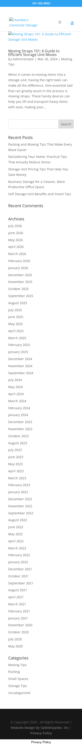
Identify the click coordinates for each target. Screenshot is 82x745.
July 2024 (15, 380)
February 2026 (19, 261)
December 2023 (20, 422)
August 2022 (17, 520)
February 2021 (19, 611)
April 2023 (16, 471)
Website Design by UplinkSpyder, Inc (40, 727)
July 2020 (15, 639)
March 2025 (17, 338)
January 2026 (18, 268)
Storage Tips (17, 686)
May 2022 (15, 534)
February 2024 (19, 408)
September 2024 (20, 373)
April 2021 (16, 597)
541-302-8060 (41, 3)
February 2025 (19, 345)
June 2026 (15, 233)
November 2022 (20, 506)
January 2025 (18, 352)
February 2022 (19, 555)
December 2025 (20, 275)
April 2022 (16, 541)
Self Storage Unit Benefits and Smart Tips (39, 194)
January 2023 (18, 492)
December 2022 (20, 499)
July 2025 (15, 310)
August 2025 (17, 303)
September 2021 (20, 583)
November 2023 (20, 429)
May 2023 (15, 464)
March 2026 (17, 254)
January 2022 (18, 562)
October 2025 (18, 289)
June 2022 (15, 527)
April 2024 (16, 394)
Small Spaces (18, 679)
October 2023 (18, 436)
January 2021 (18, 618)
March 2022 (17, 548)
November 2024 (20, 366)
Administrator (23, 59)
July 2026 (15, 226)
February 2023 (19, 485)
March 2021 (17, 604)
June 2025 (15, 317)
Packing (14, 671)
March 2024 (17, 401)
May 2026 (15, 240)
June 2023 (15, 457)
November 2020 (20, 625)
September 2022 (20, 513)
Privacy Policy (41, 733)
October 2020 (18, 632)
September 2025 (20, 296)
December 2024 (20, 359)
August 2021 (17, 590)
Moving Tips (17, 665)
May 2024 (15, 387)
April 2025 (16, 331)
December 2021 (20, 569)
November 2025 (20, 282)
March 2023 (17, 478)
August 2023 (17, 443)
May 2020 (15, 646)
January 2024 (18, 415)
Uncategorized (19, 693)
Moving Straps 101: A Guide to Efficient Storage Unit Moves (34, 52)
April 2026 (16, 247)
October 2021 (18, 576)
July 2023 (15, 450)
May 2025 (15, 324)
